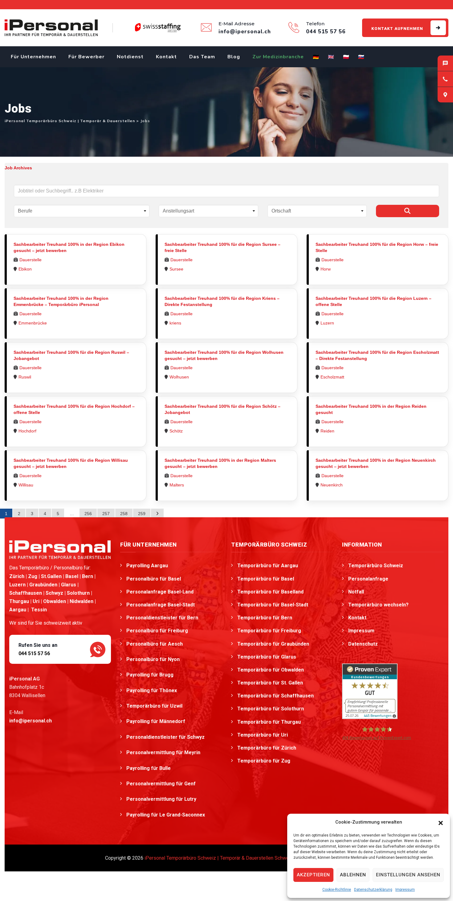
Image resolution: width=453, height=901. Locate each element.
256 (88, 513)
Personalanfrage (368, 579)
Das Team (202, 56)
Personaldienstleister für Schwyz (166, 737)
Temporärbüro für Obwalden (270, 670)
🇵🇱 (346, 57)
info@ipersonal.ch (30, 721)
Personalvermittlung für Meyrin (164, 752)
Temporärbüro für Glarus (266, 657)
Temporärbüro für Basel (265, 579)
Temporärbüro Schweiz (375, 565)
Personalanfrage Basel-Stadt (160, 605)
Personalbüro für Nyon (153, 659)
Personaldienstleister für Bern (162, 618)
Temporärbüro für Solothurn (270, 709)
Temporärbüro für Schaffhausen (275, 696)
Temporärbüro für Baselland (270, 592)
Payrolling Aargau (147, 565)
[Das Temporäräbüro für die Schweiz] (51, 27)
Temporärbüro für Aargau (267, 565)
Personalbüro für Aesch (155, 644)
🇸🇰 (361, 57)
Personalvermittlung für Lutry (162, 799)
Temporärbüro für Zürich (266, 748)
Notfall (356, 592)
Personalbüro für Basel (153, 579)
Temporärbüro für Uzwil (155, 706)
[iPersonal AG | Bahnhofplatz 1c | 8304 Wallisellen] (445, 94)
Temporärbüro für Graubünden (273, 644)
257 (106, 513)
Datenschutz (363, 644)
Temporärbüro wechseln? (378, 605)
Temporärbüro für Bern (264, 618)
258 (124, 513)
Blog (233, 56)
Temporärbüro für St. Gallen (270, 683)
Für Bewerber (86, 56)
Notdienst (130, 56)
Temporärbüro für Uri (262, 735)
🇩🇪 (316, 57)
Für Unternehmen (33, 56)
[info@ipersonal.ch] (445, 63)
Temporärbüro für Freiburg (269, 631)
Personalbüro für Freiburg (157, 631)
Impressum (405, 889)
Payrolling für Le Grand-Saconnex (166, 815)
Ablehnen (353, 875)
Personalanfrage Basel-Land (160, 592)
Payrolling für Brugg (150, 675)
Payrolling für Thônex (152, 690)
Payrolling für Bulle (149, 768)
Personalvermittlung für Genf (161, 784)
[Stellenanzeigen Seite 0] (157, 514)
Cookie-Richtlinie (336, 889)
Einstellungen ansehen (408, 875)
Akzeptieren (313, 875)
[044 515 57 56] (445, 79)
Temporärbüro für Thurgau (269, 722)
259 (141, 513)
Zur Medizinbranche (278, 56)
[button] (441, 822)
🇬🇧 (331, 57)
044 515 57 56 (34, 653)
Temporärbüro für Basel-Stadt (272, 605)
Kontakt (166, 56)
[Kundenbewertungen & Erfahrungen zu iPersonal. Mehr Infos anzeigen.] (370, 691)
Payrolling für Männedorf (156, 721)
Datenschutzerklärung (373, 889)
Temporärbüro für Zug (263, 761)
